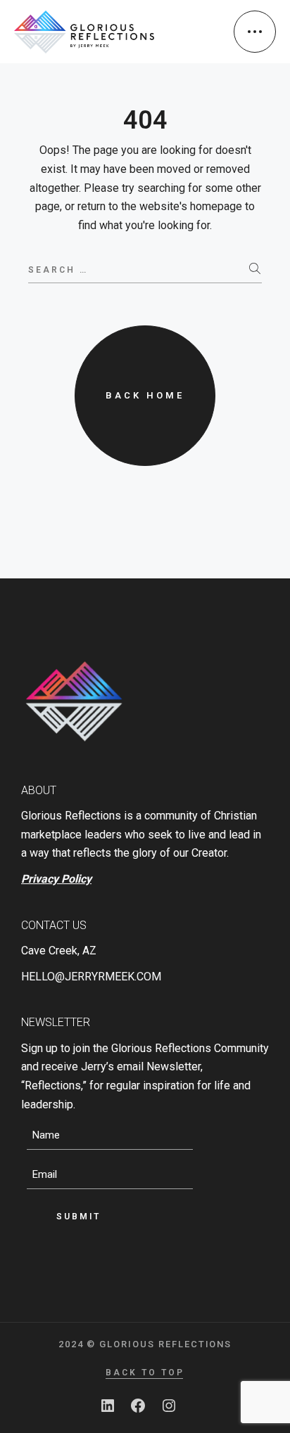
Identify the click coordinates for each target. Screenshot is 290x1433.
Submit (78, 1216)
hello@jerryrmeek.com (91, 976)
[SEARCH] (255, 269)
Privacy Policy (56, 879)
